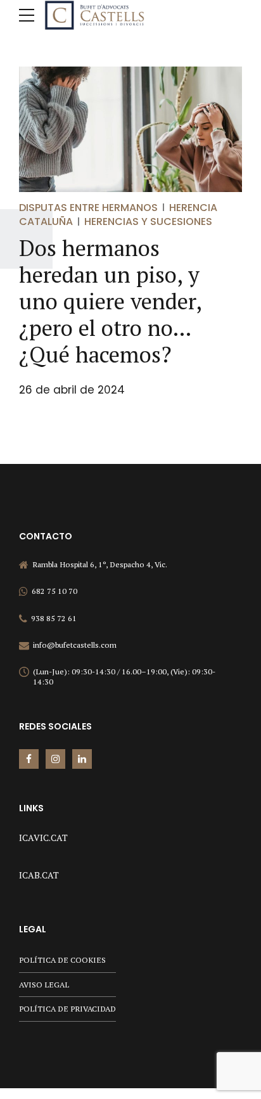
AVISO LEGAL (44, 984)
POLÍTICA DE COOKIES (62, 959)
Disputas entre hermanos (88, 207)
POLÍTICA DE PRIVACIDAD (67, 1008)
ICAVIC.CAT (43, 838)
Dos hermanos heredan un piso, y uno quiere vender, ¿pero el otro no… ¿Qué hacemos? (110, 301)
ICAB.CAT (39, 875)
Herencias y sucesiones (148, 221)
